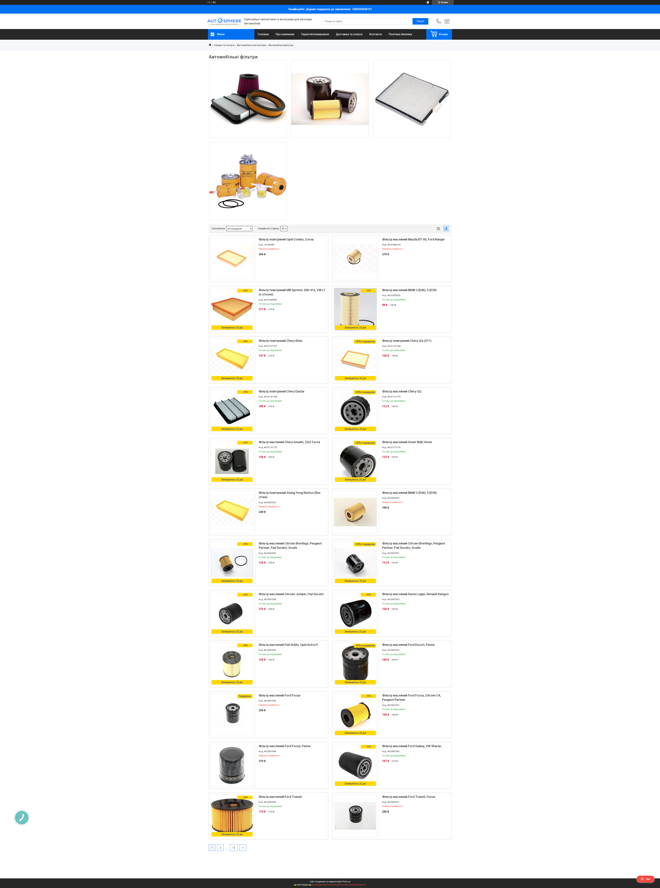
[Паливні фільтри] (248, 181)
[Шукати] (420, 21)
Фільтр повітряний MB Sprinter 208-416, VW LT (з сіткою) (292, 292)
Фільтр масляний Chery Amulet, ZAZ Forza (289, 442)
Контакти (375, 34)
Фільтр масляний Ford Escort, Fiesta (408, 645)
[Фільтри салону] (412, 99)
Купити (277, 326)
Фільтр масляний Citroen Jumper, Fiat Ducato (291, 594)
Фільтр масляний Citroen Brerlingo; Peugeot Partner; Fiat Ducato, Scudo (290, 545)
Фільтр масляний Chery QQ (401, 391)
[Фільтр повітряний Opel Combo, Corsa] (232, 258)
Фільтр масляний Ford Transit (280, 797)
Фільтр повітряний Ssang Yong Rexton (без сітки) (289, 495)
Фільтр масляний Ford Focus (279, 695)
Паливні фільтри (247, 155)
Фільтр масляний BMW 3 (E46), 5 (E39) (409, 290)
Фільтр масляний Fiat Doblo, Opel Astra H (288, 645)
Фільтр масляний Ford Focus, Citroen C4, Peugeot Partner (411, 697)
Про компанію (285, 34)
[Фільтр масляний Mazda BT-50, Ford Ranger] (355, 258)
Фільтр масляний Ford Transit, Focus (408, 797)
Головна (263, 34)
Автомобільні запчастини (251, 45)
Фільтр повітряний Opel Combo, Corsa (286, 239)
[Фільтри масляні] (330, 99)
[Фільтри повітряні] (248, 99)
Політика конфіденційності (353, 885)
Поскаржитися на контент (325, 885)
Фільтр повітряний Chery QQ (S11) (406, 340)
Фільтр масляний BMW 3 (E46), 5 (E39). (409, 492)
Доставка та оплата (349, 34)
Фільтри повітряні (247, 73)
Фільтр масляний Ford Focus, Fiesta (284, 746)
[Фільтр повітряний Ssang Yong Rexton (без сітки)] (232, 512)
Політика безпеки (400, 34)
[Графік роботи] (447, 21)
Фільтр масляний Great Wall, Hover (407, 442)
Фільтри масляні (330, 73)
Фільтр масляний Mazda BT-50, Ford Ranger (413, 239)
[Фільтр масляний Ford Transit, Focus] (355, 816)
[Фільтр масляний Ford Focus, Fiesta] (232, 765)
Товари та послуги (224, 45)
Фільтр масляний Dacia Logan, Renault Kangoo (415, 594)
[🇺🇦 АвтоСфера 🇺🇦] (224, 21)
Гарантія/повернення (315, 34)
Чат (648, 879)
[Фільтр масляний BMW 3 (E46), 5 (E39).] (355, 512)
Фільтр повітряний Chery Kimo (280, 340)
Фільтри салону (411, 73)
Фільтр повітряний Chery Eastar (282, 391)
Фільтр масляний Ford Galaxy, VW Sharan (411, 746)
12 (233, 847)
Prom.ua (346, 881)
